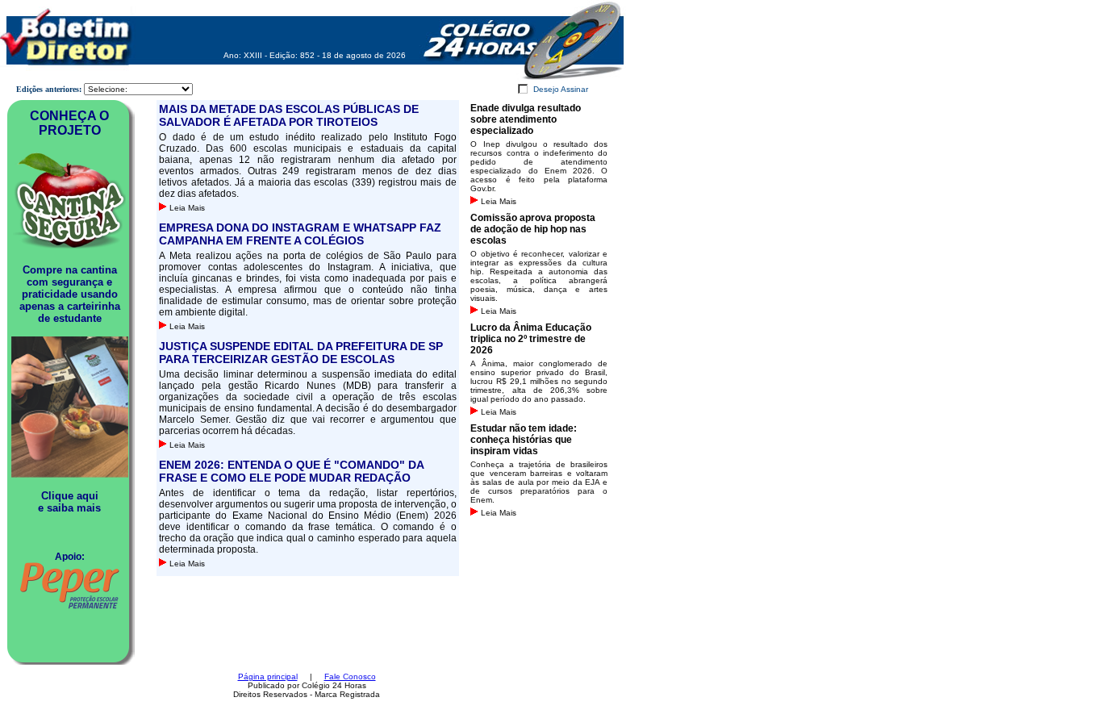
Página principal (268, 676)
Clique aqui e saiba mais (69, 502)
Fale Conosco (350, 676)
